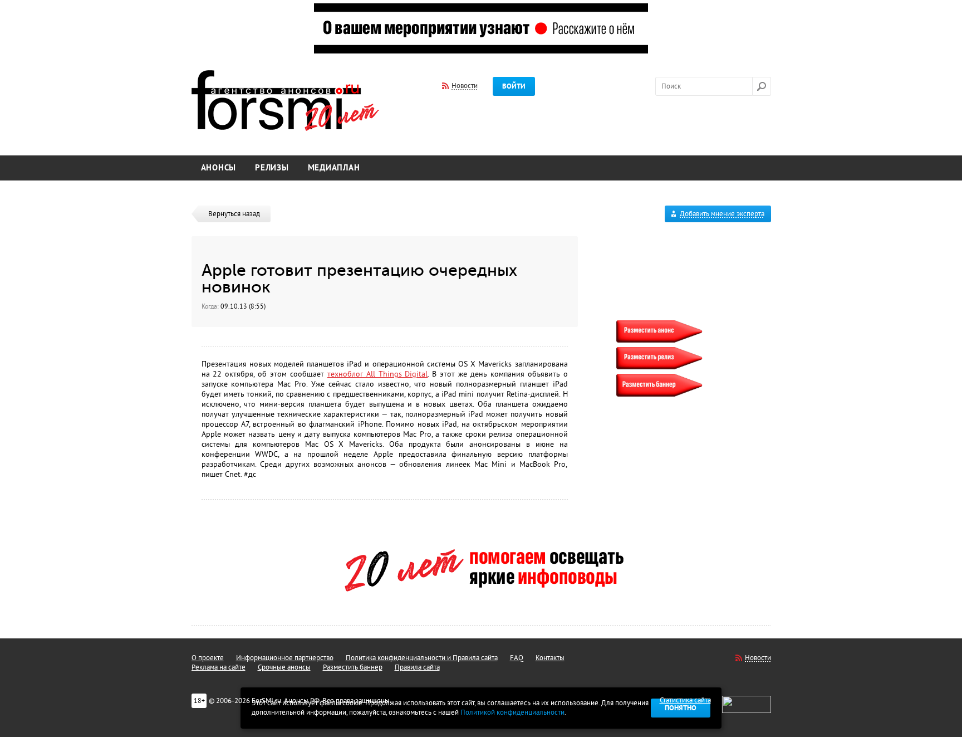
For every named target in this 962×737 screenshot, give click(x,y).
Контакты (550, 657)
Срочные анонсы (284, 667)
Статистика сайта (685, 700)
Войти (514, 86)
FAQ (516, 657)
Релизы (272, 168)
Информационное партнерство (284, 657)
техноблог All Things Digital (377, 374)
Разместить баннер (352, 667)
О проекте (208, 657)
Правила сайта (417, 667)
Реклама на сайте (219, 667)
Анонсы (219, 168)
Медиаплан (334, 168)
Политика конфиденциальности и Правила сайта (422, 657)
